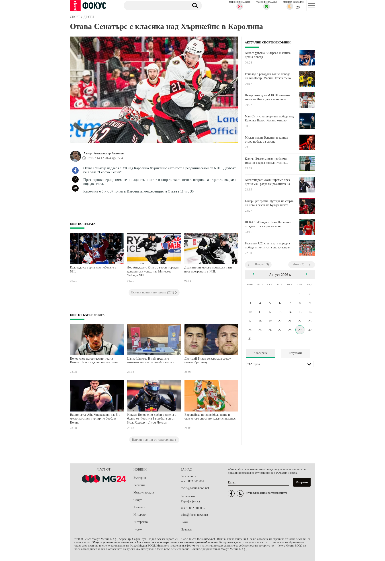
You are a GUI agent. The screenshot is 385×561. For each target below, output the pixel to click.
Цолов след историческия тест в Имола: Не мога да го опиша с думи (94, 360)
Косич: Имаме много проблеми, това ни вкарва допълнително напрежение (266, 161)
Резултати (295, 353)
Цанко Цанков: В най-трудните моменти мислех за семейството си (150, 360)
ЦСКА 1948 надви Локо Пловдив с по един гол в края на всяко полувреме (268, 224)
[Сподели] (75, 188)
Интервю (139, 514)
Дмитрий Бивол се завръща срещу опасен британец (207, 360)
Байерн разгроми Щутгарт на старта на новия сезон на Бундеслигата (269, 203)
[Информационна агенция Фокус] (231, 493)
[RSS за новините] (240, 493)
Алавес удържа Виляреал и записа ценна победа (268, 55)
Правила (186, 529)
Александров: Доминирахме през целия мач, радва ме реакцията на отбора (267, 182)
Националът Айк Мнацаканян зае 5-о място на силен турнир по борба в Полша (95, 418)
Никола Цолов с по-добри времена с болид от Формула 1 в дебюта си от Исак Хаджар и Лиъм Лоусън (151, 418)
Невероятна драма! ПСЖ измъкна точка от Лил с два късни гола (267, 97)
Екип (184, 522)
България (139, 477)
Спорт (137, 500)
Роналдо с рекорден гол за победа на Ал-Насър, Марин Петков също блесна (268, 76)
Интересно (140, 522)
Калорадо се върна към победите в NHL (93, 269)
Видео (137, 529)
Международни (143, 492)
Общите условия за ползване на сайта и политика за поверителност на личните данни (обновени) (154, 542)
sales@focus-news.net (194, 514)
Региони (139, 485)
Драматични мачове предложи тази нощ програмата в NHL (208, 269)
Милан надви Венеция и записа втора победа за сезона (266, 139)
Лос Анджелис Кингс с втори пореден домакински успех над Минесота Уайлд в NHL (153, 271)
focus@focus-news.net (195, 488)
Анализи (139, 507)
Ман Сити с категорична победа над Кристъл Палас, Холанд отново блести (269, 118)
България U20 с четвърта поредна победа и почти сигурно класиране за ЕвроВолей (268, 245)
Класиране (261, 353)
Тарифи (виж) (190, 501)
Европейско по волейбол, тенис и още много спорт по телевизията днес (210, 416)
